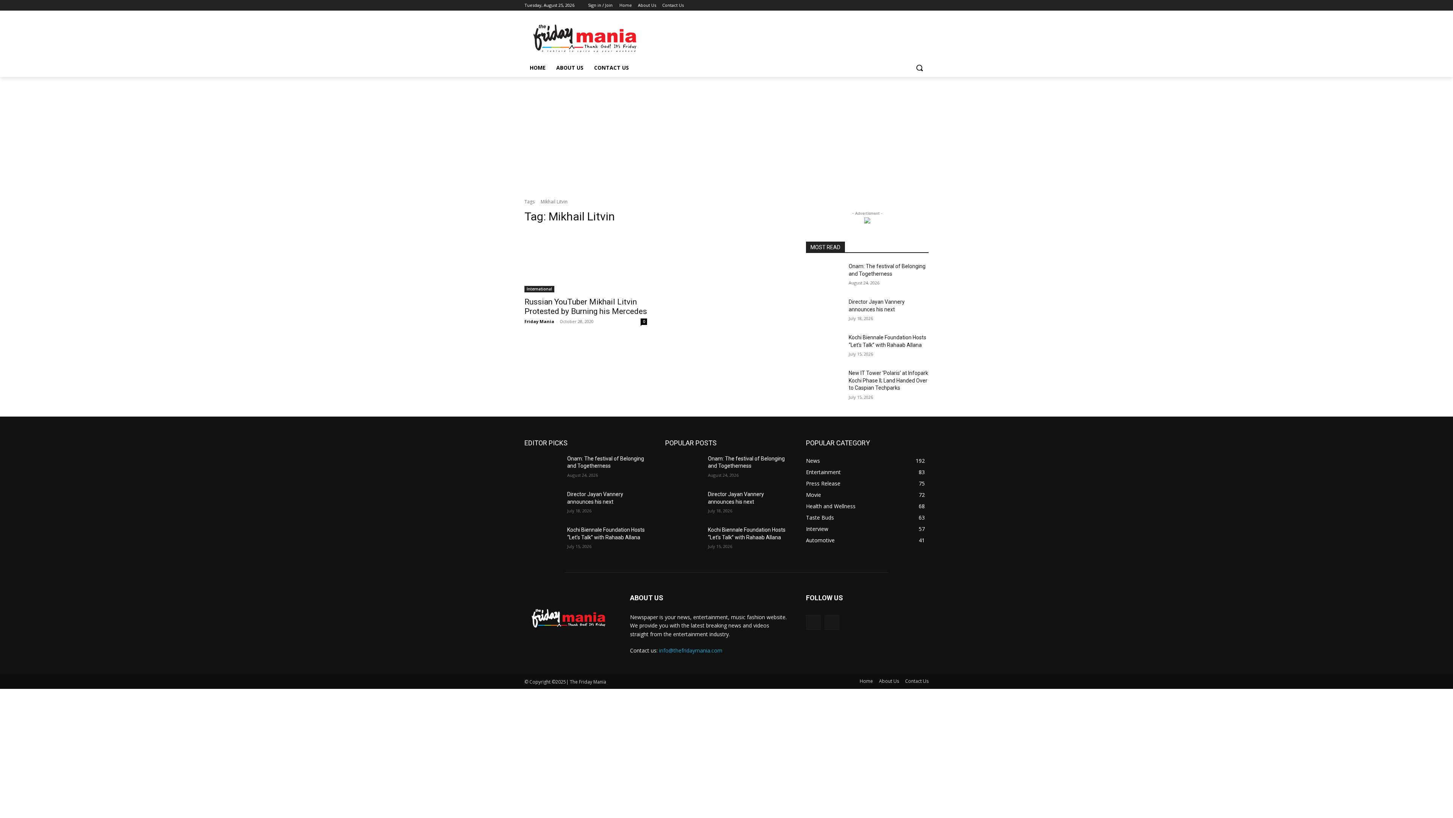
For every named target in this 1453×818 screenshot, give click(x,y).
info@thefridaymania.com (690, 650)
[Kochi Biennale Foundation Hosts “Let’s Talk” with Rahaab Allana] (824, 347)
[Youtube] (924, 5)
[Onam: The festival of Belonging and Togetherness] (824, 276)
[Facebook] (882, 5)
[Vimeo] (913, 5)
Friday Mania (539, 321)
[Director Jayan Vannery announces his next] (824, 311)
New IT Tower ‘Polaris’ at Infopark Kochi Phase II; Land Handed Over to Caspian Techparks (888, 380)
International (539, 289)
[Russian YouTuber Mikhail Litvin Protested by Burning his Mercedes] (585, 261)
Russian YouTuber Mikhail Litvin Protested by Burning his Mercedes (585, 306)
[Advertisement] (726, 134)
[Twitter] (903, 5)
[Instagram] (892, 5)
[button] (919, 68)
